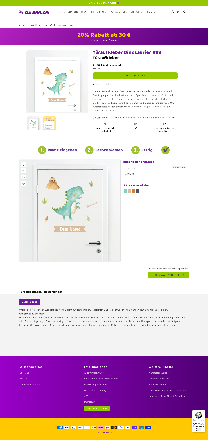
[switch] (198, 429)
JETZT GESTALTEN (135, 75)
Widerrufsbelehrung (94, 372)
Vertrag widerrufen (97, 408)
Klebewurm (107, 433)
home (22, 25)
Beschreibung (29, 301)
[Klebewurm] (34, 11)
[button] (78, 12)
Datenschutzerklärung (95, 390)
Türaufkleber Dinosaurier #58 (59, 25)
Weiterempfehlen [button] (104, 84)
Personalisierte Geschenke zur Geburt (167, 390)
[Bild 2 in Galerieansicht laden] (49, 123)
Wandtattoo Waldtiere (160, 372)
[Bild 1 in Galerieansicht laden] (34, 123)
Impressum (89, 401)
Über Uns (24, 372)
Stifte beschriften (157, 384)
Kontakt (24, 378)
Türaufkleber (35, 25)
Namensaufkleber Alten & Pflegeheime (168, 396)
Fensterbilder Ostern (159, 378)
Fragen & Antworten (30, 384)
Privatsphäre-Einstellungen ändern (101, 378)
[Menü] (203, 412)
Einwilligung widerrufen (95, 384)
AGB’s (87, 396)
